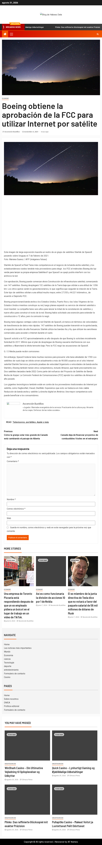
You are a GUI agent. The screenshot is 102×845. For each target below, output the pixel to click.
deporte (7, 666)
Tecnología (9, 662)
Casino (7, 677)
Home (7, 644)
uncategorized (10, 764)
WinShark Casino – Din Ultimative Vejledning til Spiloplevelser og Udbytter (24, 772)
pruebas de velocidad (49, 364)
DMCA (7, 702)
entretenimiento (11, 670)
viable (86, 388)
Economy (5, 98)
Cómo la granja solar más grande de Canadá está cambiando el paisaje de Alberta (26, 435)
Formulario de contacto (14, 673)
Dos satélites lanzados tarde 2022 (20, 371)
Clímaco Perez (27, 780)
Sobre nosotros (11, 699)
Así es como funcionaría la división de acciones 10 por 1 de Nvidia (50, 597)
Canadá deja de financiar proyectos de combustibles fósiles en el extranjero (79, 435)
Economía (8, 655)
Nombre (11, 499)
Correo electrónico (16, 509)
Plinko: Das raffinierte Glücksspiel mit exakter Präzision (66, 27)
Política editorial (11, 706)
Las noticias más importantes (17, 648)
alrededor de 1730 (83, 357)
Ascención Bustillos (12, 132)
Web (9, 518)
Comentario (13, 461)
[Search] (97, 34)
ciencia (7, 659)
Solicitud (8, 342)
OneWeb (40, 388)
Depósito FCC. (20, 296)
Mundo (7, 651)
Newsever (59, 842)
